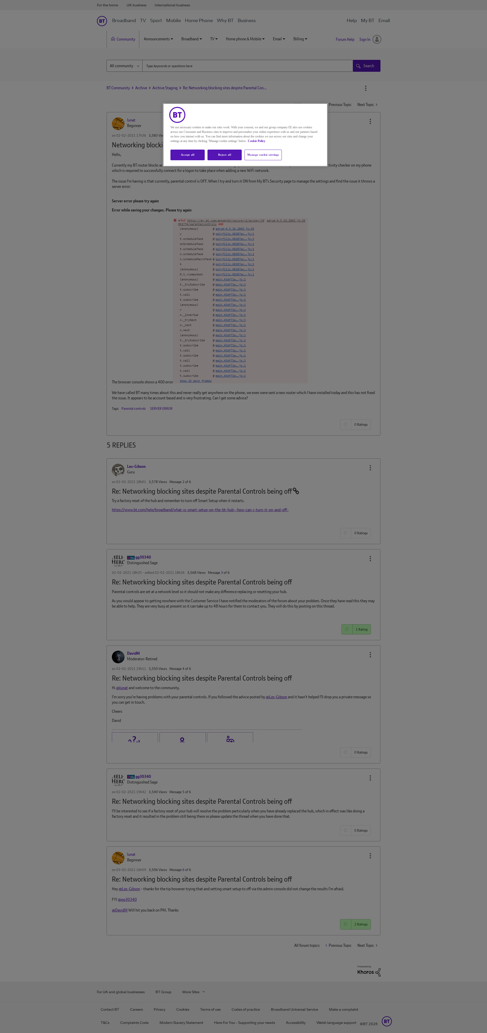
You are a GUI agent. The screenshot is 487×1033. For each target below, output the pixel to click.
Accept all (188, 154)
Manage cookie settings (263, 154)
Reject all (224, 154)
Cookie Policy (256, 141)
